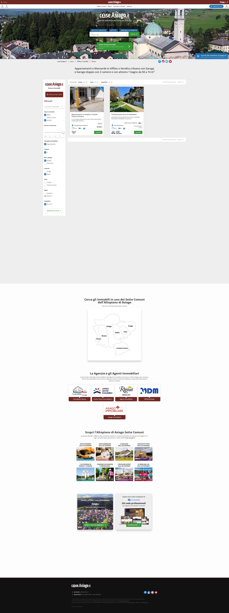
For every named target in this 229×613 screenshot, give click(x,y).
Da (45, 136)
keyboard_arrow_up (84, 82)
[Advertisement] (54, 245)
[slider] (63, 132)
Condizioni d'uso (144, 602)
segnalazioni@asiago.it (124, 600)
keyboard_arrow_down (86, 82)
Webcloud (133, 602)
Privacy (137, 602)
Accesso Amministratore (77, 606)
